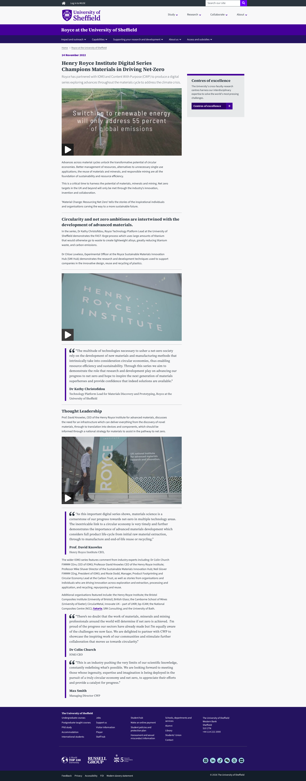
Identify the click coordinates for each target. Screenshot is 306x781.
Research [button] (192, 15)
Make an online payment (143, 722)
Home (65, 48)
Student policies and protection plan (141, 729)
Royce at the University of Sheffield (99, 30)
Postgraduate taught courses (76, 722)
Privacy (78, 775)
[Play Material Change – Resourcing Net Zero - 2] (68, 335)
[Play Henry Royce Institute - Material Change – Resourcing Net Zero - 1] (68, 150)
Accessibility (91, 775)
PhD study (67, 727)
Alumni (168, 725)
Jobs (98, 718)
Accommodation (70, 732)
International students (73, 736)
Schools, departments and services (178, 719)
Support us (101, 722)
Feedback (67, 775)
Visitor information (105, 727)
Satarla (97, 609)
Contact (169, 740)
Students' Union (173, 735)
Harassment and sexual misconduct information (143, 737)
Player (99, 732)
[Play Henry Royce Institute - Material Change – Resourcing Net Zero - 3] (68, 498)
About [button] (240, 15)
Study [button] (171, 15)
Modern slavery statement (120, 775)
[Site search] (243, 3)
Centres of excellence (207, 106)
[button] (74, 39)
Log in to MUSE (78, 3)
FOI (102, 775)
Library (168, 730)
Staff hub (100, 736)
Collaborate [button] (217, 15)
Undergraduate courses (73, 718)
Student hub (137, 718)
